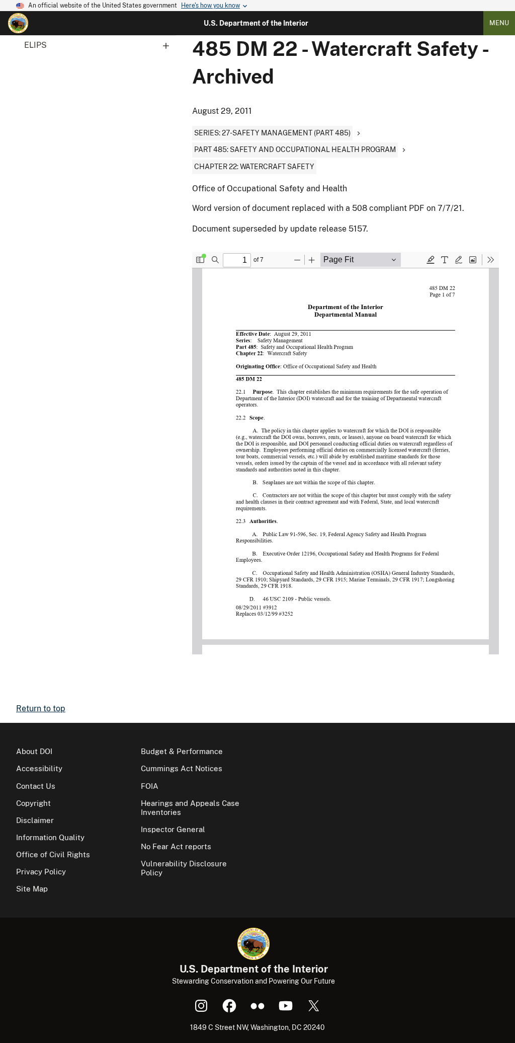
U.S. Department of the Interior (256, 23)
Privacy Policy (41, 871)
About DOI (34, 751)
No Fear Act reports (176, 846)
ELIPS (35, 45)
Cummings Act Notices (181, 768)
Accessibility (39, 768)
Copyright (33, 803)
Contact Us (35, 786)
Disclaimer (35, 820)
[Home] (18, 23)
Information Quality (50, 837)
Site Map (32, 888)
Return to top (40, 708)
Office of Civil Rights (53, 854)
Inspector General (173, 829)
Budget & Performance (182, 751)
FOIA (149, 786)
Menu (499, 23)
